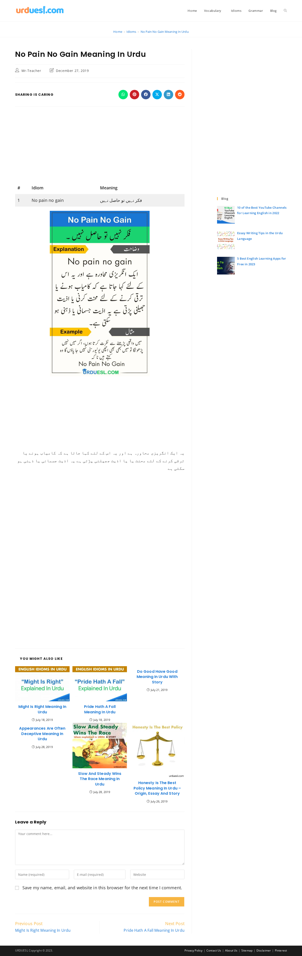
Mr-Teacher (31, 70)
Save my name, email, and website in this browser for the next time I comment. (102, 887)
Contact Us (213, 950)
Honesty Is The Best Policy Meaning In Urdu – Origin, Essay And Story (157, 788)
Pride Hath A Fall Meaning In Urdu (100, 709)
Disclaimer (263, 950)
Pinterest (281, 950)
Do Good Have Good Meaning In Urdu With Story (157, 677)
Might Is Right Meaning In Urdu (42, 709)
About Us (231, 950)
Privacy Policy (193, 950)
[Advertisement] (100, 147)
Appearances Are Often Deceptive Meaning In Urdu (42, 734)
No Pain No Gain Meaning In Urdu (165, 31)
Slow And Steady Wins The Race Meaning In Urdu (99, 779)
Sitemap (246, 950)
